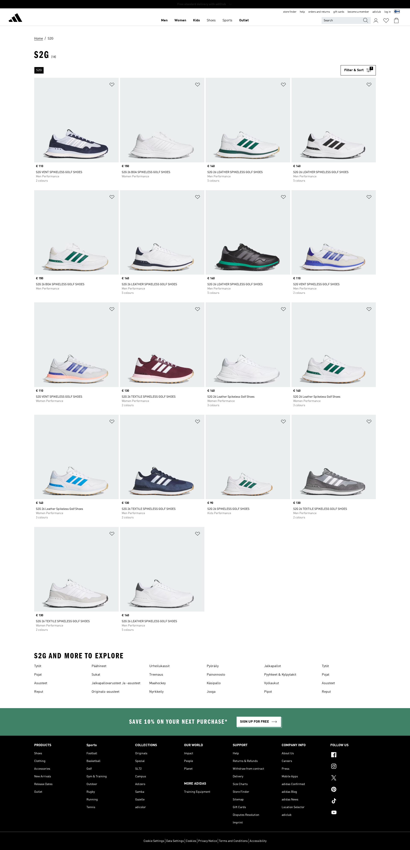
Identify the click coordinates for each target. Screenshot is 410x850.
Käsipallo (214, 683)
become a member (358, 12)
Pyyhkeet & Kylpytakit (280, 674)
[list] (187, 70)
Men (164, 20)
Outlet (244, 20)
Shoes (211, 20)
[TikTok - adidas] (353, 801)
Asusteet (40, 683)
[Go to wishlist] (386, 20)
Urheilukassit (159, 666)
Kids (196, 20)
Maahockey (157, 683)
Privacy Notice (207, 841)
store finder (289, 12)
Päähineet (99, 666)
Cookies (191, 841)
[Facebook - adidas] (353, 755)
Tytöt (37, 666)
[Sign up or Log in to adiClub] (376, 20)
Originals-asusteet (105, 692)
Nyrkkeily (156, 692)
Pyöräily (213, 666)
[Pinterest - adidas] (353, 790)
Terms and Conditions (233, 841)
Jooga (211, 692)
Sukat (96, 674)
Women (180, 20)
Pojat (38, 674)
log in (387, 12)
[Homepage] (15, 18)
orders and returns (319, 12)
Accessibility (258, 841)
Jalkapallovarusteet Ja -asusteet (116, 683)
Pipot (268, 692)
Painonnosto (216, 674)
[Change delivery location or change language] (396, 12)
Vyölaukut (271, 683)
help (302, 12)
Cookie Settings (154, 841)
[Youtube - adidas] (353, 813)
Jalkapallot (272, 666)
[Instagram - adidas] (353, 767)
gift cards (338, 12)
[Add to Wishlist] (111, 85)
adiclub (376, 12)
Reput (38, 692)
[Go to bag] (396, 20)
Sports (227, 20)
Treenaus (156, 674)
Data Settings (175, 841)
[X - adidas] (353, 778)
